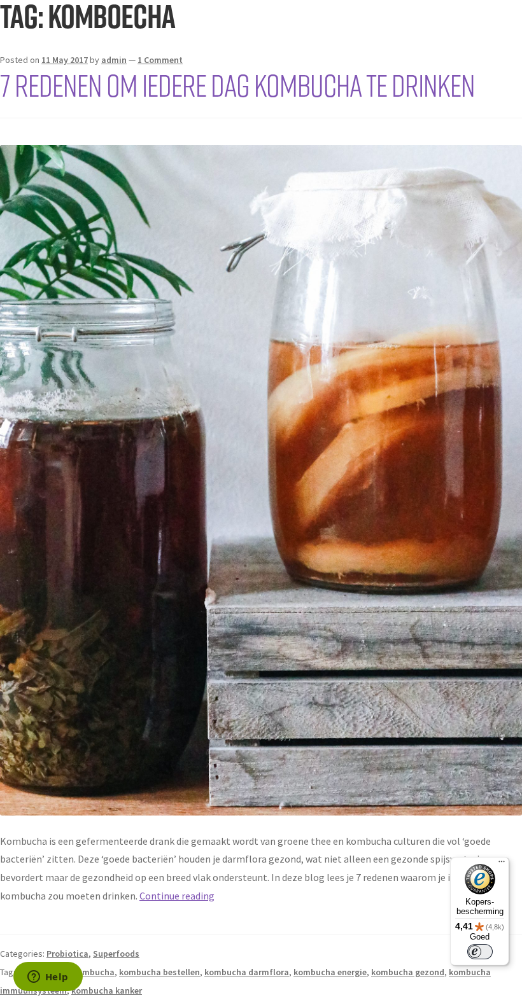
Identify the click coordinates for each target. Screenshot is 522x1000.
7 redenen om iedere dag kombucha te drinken (237, 84)
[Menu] (501, 864)
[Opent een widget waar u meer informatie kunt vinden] (48, 978)
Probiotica (67, 953)
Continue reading (177, 895)
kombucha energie (330, 972)
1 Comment (160, 60)
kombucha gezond (407, 972)
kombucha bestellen (159, 972)
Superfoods (116, 953)
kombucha (94, 972)
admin (114, 60)
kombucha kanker (106, 990)
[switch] (480, 951)
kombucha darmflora (246, 972)
